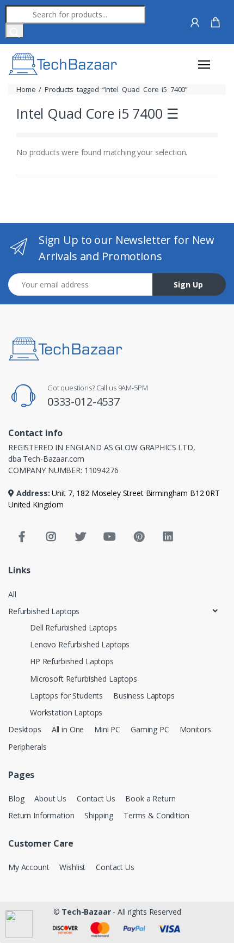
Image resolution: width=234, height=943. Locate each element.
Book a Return (150, 798)
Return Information (41, 815)
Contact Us (96, 798)
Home (25, 89)
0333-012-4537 (83, 401)
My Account (29, 867)
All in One (68, 729)
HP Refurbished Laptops (72, 661)
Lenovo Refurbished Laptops (80, 644)
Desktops (24, 729)
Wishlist (72, 867)
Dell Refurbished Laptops (73, 627)
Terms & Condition (156, 815)
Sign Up (188, 284)
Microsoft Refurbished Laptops (83, 678)
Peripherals (27, 747)
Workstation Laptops (66, 712)
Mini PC (107, 729)
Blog (16, 798)
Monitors (195, 729)
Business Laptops (144, 695)
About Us (50, 798)
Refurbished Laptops (43, 611)
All (12, 594)
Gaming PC (150, 729)
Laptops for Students (66, 695)
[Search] (14, 30)
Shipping (98, 815)
